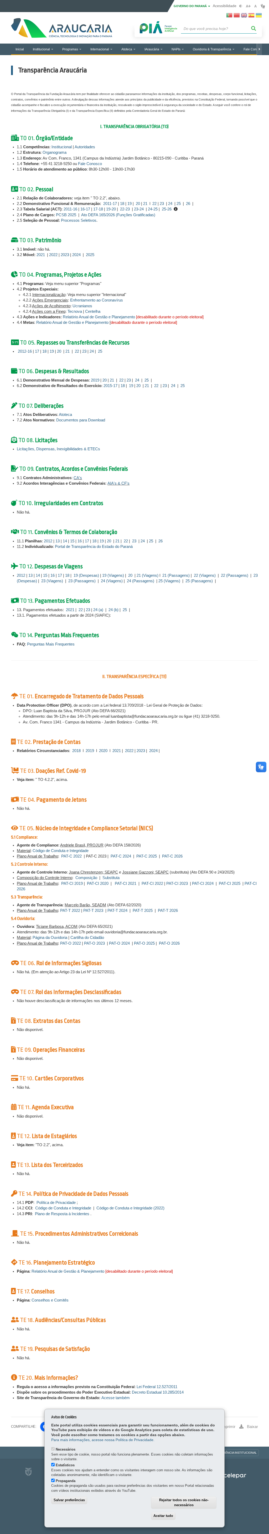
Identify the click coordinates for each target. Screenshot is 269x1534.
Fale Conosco (90, 164)
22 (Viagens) (205, 575)
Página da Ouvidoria (50, 937)
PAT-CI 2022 (152, 883)
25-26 (167, 209)
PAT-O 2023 (94, 943)
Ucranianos (82, 306)
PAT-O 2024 (119, 943)
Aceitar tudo (163, 1516)
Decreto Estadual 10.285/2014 (158, 1392)
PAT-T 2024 (117, 910)
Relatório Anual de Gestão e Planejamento (99, 317)
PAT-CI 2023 (177, 883)
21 (145, 204)
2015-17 (110, 386)
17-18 (98, 209)
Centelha (92, 311)
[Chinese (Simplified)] (237, 17)
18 (122, 204)
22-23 (125, 209)
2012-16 (25, 351)
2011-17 (110, 204)
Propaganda (65, 1481)
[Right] (259, 49)
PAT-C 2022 (71, 856)
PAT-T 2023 (93, 910)
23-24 (139, 209)
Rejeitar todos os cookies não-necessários (184, 1502)
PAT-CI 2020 (97, 883)
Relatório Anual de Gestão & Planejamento (68, 1271)
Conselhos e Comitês (51, 1300)
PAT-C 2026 (172, 856)
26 (188, 204)
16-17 (85, 209)
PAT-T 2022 (70, 910)
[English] (244, 17)
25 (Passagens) (199, 581)
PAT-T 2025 (143, 910)
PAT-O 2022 (70, 943)
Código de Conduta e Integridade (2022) (130, 1208)
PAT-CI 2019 (72, 883)
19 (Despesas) (86, 575)
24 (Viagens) (112, 581)
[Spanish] (251, 17)
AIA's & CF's (118, 483)
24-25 (153, 209)
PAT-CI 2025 (229, 883)
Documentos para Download (80, 420)
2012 (48, 541)
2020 (103, 751)
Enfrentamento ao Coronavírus (96, 300)
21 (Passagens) (176, 575)
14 (65, 541)
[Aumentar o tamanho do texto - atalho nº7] (248, 6)
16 (79, 541)
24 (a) (98, 610)
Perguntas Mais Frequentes (51, 644)
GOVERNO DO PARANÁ (191, 6)
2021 (41, 255)
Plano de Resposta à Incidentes (62, 1214)
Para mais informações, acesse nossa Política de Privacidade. (102, 1440)
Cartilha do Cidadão (87, 937)
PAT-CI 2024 (203, 883)
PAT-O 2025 (144, 943)
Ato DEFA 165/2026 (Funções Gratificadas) (118, 215)
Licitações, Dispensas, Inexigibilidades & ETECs (58, 449)
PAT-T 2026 (168, 910)
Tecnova (75, 311)
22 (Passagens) (234, 575)
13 (57, 541)
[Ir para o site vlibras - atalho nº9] (263, 6)
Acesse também (115, 1398)
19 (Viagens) (113, 575)
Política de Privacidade (56, 1202)
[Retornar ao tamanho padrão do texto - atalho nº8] (255, 6)
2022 (53, 255)
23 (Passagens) (82, 581)
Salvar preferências (69, 1500)
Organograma (56, 152)
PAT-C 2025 (146, 856)
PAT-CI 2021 (125, 883)
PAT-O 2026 (169, 943)
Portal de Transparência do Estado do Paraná (94, 546)
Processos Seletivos (78, 220)
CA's (78, 478)
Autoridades (85, 147)
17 (37, 351)
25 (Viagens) (169, 581)
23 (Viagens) (52, 581)
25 (179, 204)
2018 (76, 751)
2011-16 (70, 209)
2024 (76, 255)
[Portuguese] (229, 17)
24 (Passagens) (140, 581)
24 (170, 204)
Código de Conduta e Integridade (61, 851)
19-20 (111, 209)
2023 (65, 255)
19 (129, 204)
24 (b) (113, 610)
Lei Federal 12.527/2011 (157, 1387)
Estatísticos (65, 1465)
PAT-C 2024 (121, 856)
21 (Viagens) (147, 575)
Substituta (111, 878)
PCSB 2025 (66, 215)
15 (72, 541)
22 (155, 204)
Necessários (65, 1449)
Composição (86, 878)
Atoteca (65, 414)
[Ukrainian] (259, 17)
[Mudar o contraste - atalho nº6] (241, 6)
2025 (90, 255)
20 (138, 204)
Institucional (61, 147)
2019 (95, 380)
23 (162, 204)
